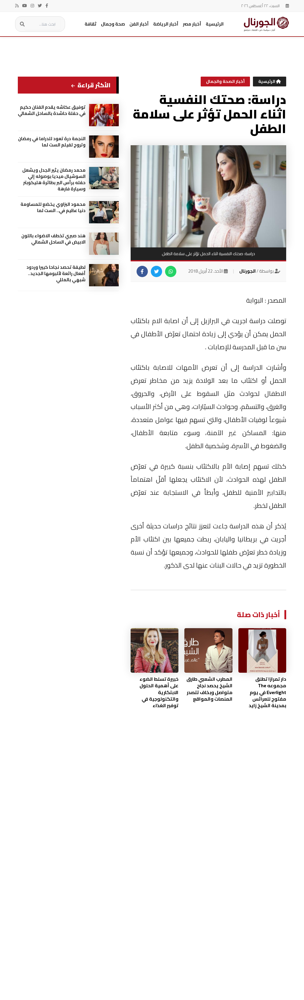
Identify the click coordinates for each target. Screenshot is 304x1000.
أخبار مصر (192, 24)
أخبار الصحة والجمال (225, 81)
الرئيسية (215, 24)
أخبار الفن (139, 24)
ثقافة (90, 24)
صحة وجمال (113, 24)
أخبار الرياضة (165, 24)
